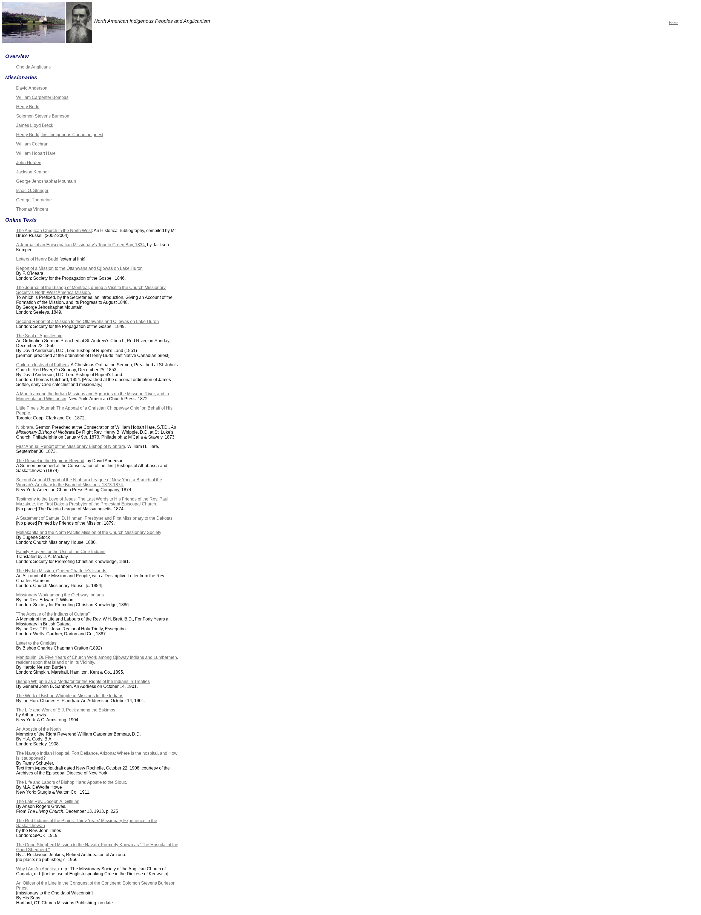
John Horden (28, 162)
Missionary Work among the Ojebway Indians (60, 595)
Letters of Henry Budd (37, 259)
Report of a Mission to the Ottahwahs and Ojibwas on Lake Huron (79, 268)
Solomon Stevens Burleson (42, 116)
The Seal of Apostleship (39, 335)
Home (673, 23)
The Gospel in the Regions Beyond (50, 460)
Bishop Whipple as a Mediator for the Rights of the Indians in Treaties (83, 681)
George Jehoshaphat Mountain (46, 181)
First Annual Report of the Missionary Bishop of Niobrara (70, 446)
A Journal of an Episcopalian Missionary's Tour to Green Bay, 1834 (80, 244)
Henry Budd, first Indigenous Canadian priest (59, 134)
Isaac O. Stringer (32, 190)
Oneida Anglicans (33, 67)
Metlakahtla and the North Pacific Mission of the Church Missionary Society (88, 532)
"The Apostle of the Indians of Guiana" (53, 614)
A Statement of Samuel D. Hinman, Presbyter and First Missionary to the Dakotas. (95, 518)
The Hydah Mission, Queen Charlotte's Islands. (61, 570)
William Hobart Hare (36, 153)
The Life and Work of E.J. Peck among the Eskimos (65, 710)
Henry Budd (27, 106)
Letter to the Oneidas (36, 643)
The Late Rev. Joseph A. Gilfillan (47, 801)
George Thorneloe (34, 200)
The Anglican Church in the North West (54, 230)
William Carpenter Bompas (42, 97)
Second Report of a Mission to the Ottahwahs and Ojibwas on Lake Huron (87, 321)
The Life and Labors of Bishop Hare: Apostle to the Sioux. (71, 782)
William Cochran (32, 144)
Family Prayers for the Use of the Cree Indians (60, 551)
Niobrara (24, 427)
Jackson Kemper (32, 172)
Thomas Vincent (32, 209)
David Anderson (31, 88)
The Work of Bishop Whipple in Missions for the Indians (69, 695)
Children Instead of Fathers (42, 364)
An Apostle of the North (38, 729)
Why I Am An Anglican (37, 869)
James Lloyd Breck (34, 125)
